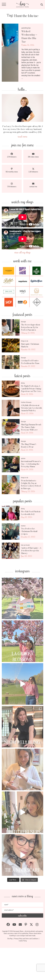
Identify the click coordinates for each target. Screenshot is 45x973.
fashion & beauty (26, 402)
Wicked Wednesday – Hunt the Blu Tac (29, 36)
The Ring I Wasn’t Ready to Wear (28, 445)
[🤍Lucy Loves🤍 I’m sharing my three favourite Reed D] (22, 812)
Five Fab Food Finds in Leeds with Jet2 (30, 512)
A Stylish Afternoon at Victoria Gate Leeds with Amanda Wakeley (31, 408)
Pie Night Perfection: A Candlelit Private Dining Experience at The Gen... (31, 389)
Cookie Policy (23, 941)
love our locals (25, 545)
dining (23, 383)
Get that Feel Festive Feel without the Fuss (30, 362)
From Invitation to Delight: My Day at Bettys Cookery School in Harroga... (31, 484)
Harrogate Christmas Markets (30, 345)
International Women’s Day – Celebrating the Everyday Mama (31, 464)
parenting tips (25, 28)
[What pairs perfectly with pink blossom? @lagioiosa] (22, 641)
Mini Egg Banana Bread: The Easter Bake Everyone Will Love (31, 427)
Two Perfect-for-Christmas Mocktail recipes (29, 531)
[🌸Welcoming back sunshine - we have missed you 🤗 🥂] (22, 684)
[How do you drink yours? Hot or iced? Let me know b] (22, 598)
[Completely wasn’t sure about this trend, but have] (22, 855)
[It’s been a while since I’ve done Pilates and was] (22, 726)
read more (22, 136)
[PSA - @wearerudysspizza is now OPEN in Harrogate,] (22, 769)
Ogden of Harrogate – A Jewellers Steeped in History (31, 551)
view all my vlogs (23, 252)
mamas (23, 526)
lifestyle (23, 322)
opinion (23, 458)
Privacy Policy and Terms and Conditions (26, 938)
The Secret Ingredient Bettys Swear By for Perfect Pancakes (30, 327)
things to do (24, 341)
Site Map (9, 938)
